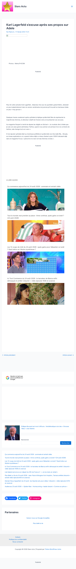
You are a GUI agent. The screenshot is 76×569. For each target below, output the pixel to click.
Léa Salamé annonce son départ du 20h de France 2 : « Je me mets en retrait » (31, 472)
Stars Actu (20, 6)
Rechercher (25, 440)
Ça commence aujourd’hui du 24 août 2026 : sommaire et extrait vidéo (34, 186)
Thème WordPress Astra (53, 549)
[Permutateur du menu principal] (72, 6)
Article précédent (8, 355)
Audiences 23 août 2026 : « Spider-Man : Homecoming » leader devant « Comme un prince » (36, 486)
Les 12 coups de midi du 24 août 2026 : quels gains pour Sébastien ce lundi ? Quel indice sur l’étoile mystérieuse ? (35, 248)
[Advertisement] (38, 86)
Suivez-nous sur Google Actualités (38, 518)
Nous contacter (18, 542)
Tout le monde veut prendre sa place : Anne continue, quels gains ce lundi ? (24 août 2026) (35, 217)
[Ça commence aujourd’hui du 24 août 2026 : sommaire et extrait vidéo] (35, 205)
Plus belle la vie (38, 523)
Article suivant (68, 355)
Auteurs (17, 537)
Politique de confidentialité (18, 539)
